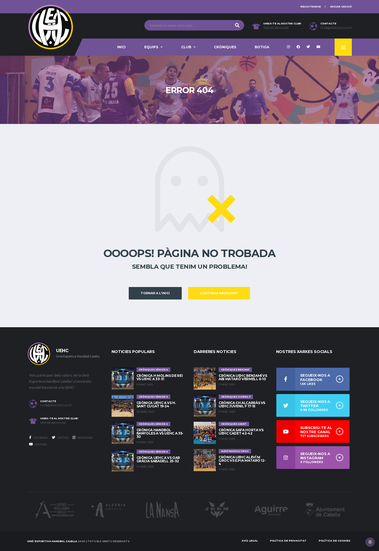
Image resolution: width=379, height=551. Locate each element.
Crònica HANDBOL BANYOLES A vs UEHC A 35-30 (160, 433)
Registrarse (310, 6)
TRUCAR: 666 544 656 (276, 28)
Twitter (62, 437)
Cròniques (225, 47)
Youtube (40, 444)
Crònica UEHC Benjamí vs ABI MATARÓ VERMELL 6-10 (243, 377)
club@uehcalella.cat (336, 28)
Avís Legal (250, 540)
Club (186, 47)
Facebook (40, 437)
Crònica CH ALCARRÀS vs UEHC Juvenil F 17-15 (242, 404)
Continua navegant (219, 293)
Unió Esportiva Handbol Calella (52, 541)
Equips (151, 47)
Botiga (262, 47)
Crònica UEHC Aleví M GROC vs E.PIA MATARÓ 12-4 (242, 460)
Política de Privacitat (288, 540)
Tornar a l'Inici (155, 293)
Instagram (85, 437)
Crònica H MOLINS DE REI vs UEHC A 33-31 (160, 377)
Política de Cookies (334, 540)
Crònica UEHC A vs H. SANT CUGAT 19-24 (156, 404)
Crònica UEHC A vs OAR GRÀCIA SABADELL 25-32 (158, 459)
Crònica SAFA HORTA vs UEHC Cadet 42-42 (241, 431)
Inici (121, 47)
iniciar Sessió (341, 6)
